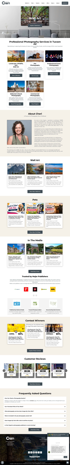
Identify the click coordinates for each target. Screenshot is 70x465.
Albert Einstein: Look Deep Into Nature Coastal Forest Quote (34, 177)
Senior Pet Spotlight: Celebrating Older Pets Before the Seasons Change (34, 217)
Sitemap (43, 462)
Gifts (48, 3)
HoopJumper (38, 463)
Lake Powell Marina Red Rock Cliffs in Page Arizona (53, 177)
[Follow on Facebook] (29, 452)
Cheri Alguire (12, 180)
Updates (43, 438)
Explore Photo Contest (35, 350)
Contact (65, 3)
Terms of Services (28, 462)
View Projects (35, 104)
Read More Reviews (35, 384)
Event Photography (26, 442)
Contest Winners (43, 439)
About (57, 3)
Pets (32, 3)
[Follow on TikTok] (36, 452)
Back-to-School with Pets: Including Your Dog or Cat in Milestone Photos (16, 217)
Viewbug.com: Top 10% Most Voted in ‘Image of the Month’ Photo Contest (16, 338)
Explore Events (54, 73)
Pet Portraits (35, 75)
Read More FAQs (35, 429)
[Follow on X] (39, 452)
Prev (4, 370)
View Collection (16, 75)
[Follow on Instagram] (31, 452)
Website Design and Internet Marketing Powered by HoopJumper (35, 459)
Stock (43, 3)
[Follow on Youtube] (34, 452)
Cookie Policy (39, 462)
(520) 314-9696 (10, 445)
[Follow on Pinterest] (41, 452)
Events (37, 3)
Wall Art (27, 3)
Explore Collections (35, 25)
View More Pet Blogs (35, 232)
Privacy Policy (34, 462)
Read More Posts (35, 271)
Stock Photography (16, 104)
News (52, 3)
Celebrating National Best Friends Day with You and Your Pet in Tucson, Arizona (53, 217)
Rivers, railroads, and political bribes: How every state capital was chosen (15, 258)
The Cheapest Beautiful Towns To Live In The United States (34, 258)
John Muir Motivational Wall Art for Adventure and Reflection (15, 177)
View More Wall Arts (35, 191)
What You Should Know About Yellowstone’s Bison (53, 258)
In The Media (43, 441)
